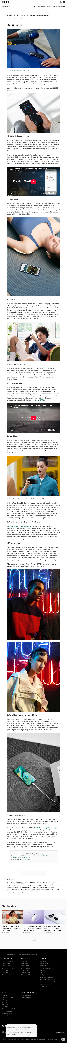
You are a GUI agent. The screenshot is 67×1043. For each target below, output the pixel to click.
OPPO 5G (4, 1002)
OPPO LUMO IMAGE (7, 997)
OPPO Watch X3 (25, 968)
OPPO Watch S (25, 970)
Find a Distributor (7, 1018)
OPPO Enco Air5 (25, 975)
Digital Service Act (45, 984)
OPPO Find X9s (6, 963)
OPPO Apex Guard (7, 1000)
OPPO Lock (43, 966)
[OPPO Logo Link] (5, 2)
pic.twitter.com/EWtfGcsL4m (20, 858)
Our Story (4, 995)
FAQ (41, 972)
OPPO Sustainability (7, 1011)
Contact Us (43, 961)
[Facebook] (3, 1032)
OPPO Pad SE (24, 963)
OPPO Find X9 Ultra (7, 961)
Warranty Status (44, 963)
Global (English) (60, 1032)
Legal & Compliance (23, 1039)
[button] (63, 1039)
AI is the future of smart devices (19, 526)
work (56, 82)
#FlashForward (48, 856)
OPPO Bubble (24, 961)
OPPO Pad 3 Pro (25, 966)
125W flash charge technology (45, 828)
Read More (14, 1034)
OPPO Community (26, 995)
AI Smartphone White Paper (10, 1009)
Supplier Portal (6, 1015)
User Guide (43, 970)
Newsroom (10, 954)
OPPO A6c (5, 972)
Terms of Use (12, 1039)
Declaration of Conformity (47, 977)
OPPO (3, 954)
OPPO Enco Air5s (25, 972)
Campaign (5, 1006)
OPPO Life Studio (26, 997)
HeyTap (42, 975)
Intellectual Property (59, 6)
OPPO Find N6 (6, 966)
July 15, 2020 (26, 859)
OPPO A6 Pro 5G (6, 970)
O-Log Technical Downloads (47, 981)
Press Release (41, 6)
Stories (49, 6)
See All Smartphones (8, 975)
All (34, 6)
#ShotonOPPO (39, 400)
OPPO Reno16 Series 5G (8, 968)
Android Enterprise (45, 968)
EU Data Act (43, 986)
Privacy (4, 1039)
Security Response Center (47, 979)
